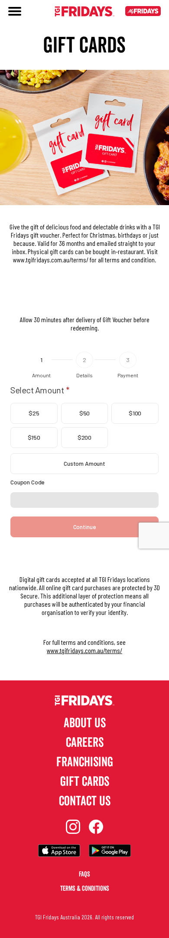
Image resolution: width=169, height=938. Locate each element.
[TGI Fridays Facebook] (96, 828)
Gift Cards (84, 781)
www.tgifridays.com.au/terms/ (84, 650)
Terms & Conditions (84, 888)
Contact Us (84, 801)
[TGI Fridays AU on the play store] (110, 851)
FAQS (84, 874)
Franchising (84, 762)
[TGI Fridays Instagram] (73, 828)
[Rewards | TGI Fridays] (143, 12)
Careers (85, 742)
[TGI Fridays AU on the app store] (59, 851)
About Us (85, 723)
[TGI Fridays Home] (84, 12)
